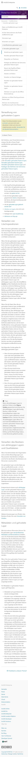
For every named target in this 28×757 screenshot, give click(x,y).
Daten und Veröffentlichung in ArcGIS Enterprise (12, 28)
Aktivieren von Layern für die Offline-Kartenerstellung (14, 93)
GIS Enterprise (9, 2)
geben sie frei (15, 193)
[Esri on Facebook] (5, 747)
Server (3, 694)
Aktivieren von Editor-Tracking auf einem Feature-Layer (13, 98)
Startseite (4, 689)
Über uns (3, 728)
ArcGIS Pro (4, 711)
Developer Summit (6, 738)
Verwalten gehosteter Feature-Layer (13, 55)
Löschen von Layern (10, 209)
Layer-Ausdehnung (17, 214)
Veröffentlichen (13, 21)
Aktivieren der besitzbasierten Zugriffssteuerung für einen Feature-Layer (13, 104)
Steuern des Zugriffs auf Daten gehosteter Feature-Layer (12, 69)
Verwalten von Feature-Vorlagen (12, 77)
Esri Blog (3, 733)
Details (15, 198)
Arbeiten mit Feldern (9, 73)
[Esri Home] (4, 741)
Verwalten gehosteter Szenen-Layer (12, 164)
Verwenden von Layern (8, 41)
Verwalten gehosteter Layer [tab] (11, 48)
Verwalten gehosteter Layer (10, 23)
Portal (3, 691)
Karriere (3, 730)
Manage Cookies (12, 754)
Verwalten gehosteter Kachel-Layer (11, 162)
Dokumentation (5, 702)
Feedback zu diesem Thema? (18, 671)
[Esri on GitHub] (8, 747)
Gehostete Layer (6, 38)
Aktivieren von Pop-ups (10, 216)
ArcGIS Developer (6, 719)
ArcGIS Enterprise (6, 713)
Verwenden (4, 21)
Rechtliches (20, 754)
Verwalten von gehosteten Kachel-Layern (13, 81)
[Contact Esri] (10, 747)
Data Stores (4, 697)
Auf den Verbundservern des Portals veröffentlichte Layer (12, 33)
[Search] (17, 7)
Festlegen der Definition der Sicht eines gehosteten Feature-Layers (15, 63)
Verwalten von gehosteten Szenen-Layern (13, 87)
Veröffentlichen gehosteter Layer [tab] (13, 45)
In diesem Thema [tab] (7, 135)
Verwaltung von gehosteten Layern (13, 52)
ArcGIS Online (5, 708)
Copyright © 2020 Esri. (7, 751)
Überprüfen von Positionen (11, 59)
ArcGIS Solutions (6, 721)
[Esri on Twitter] (2, 747)
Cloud (3, 699)
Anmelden (24, 7)
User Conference (6, 736)
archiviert (5, 123)
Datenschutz (4, 754)
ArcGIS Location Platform (8, 716)
